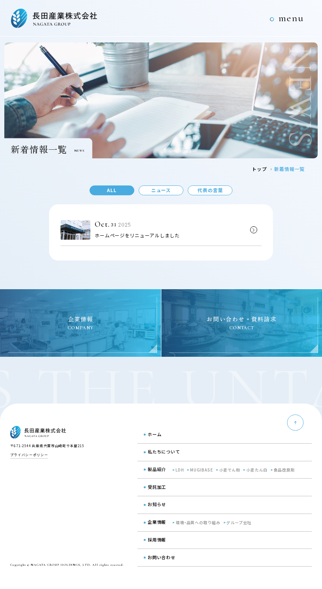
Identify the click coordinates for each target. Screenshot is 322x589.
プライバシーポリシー (29, 454)
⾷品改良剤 (284, 470)
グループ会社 (238, 522)
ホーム (154, 434)
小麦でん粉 (229, 470)
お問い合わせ (162, 557)
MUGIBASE (201, 470)
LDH (180, 470)
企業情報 (157, 522)
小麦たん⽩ (256, 470)
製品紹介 (157, 469)
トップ (259, 168)
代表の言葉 (210, 190)
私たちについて (164, 451)
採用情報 (157, 539)
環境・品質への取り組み (198, 522)
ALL (112, 190)
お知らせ (157, 504)
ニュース (161, 190)
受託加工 (157, 487)
